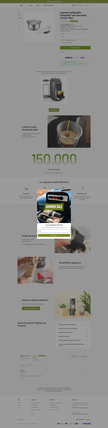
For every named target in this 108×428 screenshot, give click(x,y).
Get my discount (54, 235)
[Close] (69, 190)
